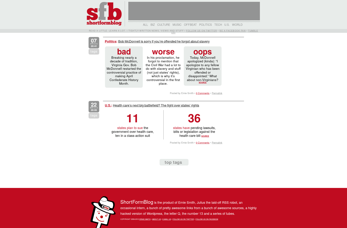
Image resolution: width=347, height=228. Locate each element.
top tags (173, 162)
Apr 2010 (94, 42)
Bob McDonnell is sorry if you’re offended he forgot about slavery (164, 41)
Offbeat (190, 24)
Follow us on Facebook (207, 219)
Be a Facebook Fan (233, 30)
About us (156, 219)
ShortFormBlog (136, 201)
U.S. (227, 24)
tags (93, 51)
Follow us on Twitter (201, 30)
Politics (205, 24)
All (145, 24)
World (237, 24)
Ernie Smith (145, 219)
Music (177, 24)
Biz (153, 24)
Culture (163, 24)
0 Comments (202, 93)
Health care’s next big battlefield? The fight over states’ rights (156, 105)
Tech (218, 24)
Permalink (217, 93)
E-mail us (166, 219)
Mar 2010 (94, 106)
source (203, 82)
